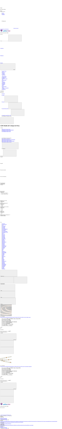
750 (2, 209)
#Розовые (3, 266)
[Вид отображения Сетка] (7, 280)
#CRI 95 (3, 254)
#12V (3, 225)
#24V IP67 (3, 237)
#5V (2, 250)
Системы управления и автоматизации (18, 421)
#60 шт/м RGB (4, 252)
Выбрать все (2, 201)
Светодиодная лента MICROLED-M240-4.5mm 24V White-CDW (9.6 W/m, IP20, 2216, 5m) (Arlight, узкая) (15, 317)
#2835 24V (3, 242)
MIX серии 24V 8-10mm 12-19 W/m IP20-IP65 (8, 139)
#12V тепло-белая (4, 231)
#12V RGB (3, 228)
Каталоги (1, 425)
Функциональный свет (34, 421)
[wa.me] (6, 414)
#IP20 (3, 255)
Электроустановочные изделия (12, 422)
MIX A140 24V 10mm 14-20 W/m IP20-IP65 (8, 141)
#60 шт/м (3, 251)
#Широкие (3, 268)
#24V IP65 (3, 236)
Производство (4, 423)
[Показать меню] (11, 99)
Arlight (6, 419)
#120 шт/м (3, 223)
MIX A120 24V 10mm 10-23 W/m (6, 140)
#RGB (3, 258)
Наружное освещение (3, 83)
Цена (1, 290)
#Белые (3, 260)
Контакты (1, 426)
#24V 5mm (3, 235)
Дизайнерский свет (40, 421)
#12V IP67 (3, 227)
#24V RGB (3, 238)
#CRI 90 (3, 253)
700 (2, 208)
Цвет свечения (2, 191)
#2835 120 (3, 240)
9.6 (2, 202)
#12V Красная (4, 229)
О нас (1, 423)
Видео (4, 425)
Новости (3, 13)
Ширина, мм (2, 211)
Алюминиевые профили (4, 77)
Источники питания (3, 73)
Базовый (1, 163)
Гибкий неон (3, 85)
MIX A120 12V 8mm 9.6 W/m (6, 129)
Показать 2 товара (3, 215)
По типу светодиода (3, 176)
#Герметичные (4, 261)
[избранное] (7, 350)
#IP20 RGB (3, 256)
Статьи (14, 425)
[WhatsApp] (6, 28)
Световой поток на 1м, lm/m (4, 206)
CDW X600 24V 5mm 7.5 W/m (6, 131)
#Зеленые (3, 262)
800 (2, 210)
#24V (3, 233)
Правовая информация (3, 427)
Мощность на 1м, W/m (3, 200)
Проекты (3, 14)
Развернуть (3, 148)
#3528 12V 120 (4, 245)
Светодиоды (4, 89)
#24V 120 (3, 234)
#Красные (3, 263)
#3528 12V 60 (4, 246)
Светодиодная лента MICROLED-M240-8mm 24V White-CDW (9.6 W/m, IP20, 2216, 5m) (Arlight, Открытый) (16, 366)
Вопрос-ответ (17, 425)
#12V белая (3, 230)
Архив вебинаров (10, 425)
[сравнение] (7, 343)
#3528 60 (3, 248)
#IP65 (3, 257)
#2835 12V (3, 241)
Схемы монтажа (25, 425)
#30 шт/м (3, 244)
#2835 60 (3, 243)
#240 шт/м (3, 232)
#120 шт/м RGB (4, 224)
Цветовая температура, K (4, 203)
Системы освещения (3, 82)
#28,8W (3, 239)
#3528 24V (3, 247)
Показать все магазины (3, 418)
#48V (3, 249)
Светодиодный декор (5, 422)
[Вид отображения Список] (20, 280)
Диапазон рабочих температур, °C (5, 214)
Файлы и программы (30, 425)
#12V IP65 (3, 226)
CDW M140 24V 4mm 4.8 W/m (6, 130)
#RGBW (3, 259)
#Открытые (3, 265)
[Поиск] (15, 38)
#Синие (3, 267)
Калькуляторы (21, 425)
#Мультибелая (4, 264)
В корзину (14, 339)
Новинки (3, 93)
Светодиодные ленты (3, 421)
